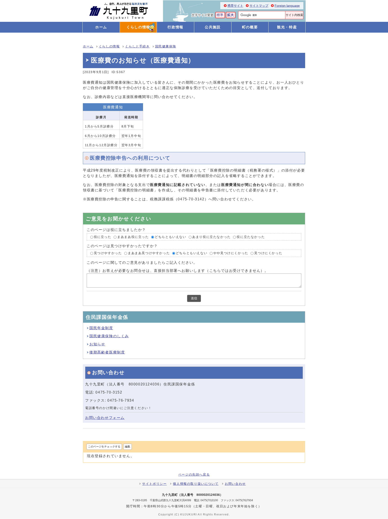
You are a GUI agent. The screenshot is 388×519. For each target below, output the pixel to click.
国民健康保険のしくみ (109, 336)
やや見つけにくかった (230, 253)
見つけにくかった (268, 253)
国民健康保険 (165, 46)
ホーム (88, 46)
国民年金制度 (101, 328)
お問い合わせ (235, 483)
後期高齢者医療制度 (107, 352)
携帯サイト (235, 5)
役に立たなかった (251, 237)
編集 (127, 446)
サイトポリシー (154, 483)
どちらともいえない (170, 237)
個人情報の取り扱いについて (195, 483)
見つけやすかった (108, 253)
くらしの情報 (109, 46)
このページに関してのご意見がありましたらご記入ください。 (142, 262)
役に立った (102, 237)
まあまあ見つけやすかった (149, 253)
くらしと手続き (137, 46)
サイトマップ (258, 5)
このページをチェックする (104, 446)
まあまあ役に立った (133, 237)
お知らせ (97, 344)
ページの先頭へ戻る (194, 474)
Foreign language (287, 5)
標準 (220, 15)
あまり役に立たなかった (211, 237)
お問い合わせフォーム (105, 418)
